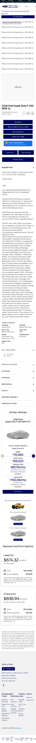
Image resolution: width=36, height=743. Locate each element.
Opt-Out (31, 738)
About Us (29, 697)
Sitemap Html (22, 738)
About (29, 694)
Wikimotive (18, 728)
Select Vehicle (18, 524)
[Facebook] (3, 685)
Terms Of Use (12, 739)
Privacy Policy (8, 738)
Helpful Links (21, 695)
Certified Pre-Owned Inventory (14, 711)
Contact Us (9, 669)
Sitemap (17, 739)
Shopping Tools (6, 695)
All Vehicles (14, 695)
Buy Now (18, 122)
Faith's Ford (3, 738)
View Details (18, 491)
